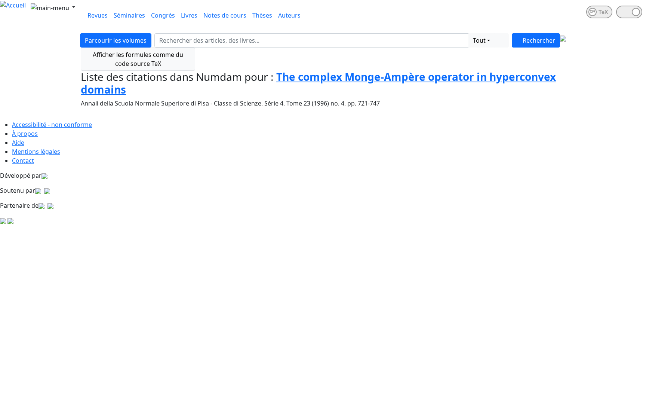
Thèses (262, 15)
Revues (97, 15)
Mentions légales (36, 151)
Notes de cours (224, 15)
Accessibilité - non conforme (52, 124)
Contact (23, 160)
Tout (479, 40)
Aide (18, 142)
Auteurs (289, 15)
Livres (189, 15)
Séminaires (129, 15)
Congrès (163, 15)
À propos (25, 133)
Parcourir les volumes (116, 40)
